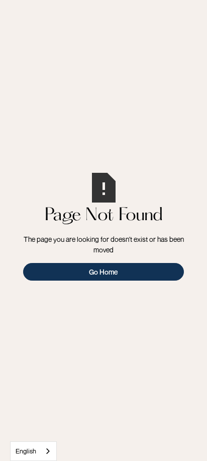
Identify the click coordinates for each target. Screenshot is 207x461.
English (26, 451)
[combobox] (33, 451)
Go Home (103, 272)
